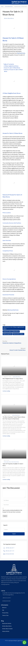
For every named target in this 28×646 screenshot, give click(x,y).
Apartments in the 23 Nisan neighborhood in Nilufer (13, 328)
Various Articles (5, 631)
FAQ (3, 610)
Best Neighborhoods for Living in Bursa (13, 378)
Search (14, 534)
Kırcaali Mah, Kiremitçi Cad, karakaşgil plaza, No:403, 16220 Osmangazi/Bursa (14, 594)
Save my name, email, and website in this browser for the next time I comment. (12, 511)
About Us (4, 607)
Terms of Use (5, 615)
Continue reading (6, 391)
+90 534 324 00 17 (10, 548)
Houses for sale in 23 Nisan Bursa (11, 331)
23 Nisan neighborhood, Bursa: (11, 66)
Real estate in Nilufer (18, 334)
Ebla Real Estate (21, 53)
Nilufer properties (7, 334)
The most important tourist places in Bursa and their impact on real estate (14, 418)
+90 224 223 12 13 (9, 551)
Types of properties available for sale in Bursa (13, 465)
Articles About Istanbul (7, 629)
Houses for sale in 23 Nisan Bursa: (12, 68)
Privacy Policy (5, 613)
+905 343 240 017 (7, 598)
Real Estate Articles (15, 462)
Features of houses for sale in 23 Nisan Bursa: (13, 70)
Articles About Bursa (9, 6)
